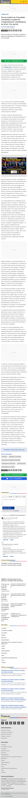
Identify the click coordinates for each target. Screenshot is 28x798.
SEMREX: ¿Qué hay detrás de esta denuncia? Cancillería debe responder (12, 579)
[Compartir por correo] (18, 30)
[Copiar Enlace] (21, 30)
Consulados (5, 14)
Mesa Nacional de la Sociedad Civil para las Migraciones (11, 643)
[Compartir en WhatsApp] (16, 30)
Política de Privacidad (6, 734)
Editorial (3, 635)
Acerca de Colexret (5, 730)
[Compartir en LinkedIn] (14, 30)
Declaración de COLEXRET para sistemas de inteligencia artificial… (17, 605)
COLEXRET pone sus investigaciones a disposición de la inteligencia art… (18, 615)
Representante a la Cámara (8, 466)
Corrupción (4, 456)
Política (3, 648)
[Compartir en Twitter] (11, 30)
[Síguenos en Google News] (10, 723)
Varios (2, 660)
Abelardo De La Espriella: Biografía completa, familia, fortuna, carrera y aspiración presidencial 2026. (13, 699)
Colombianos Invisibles (6, 630)
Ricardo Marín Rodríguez (9, 26)
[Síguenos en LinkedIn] (22, 723)
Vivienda (3, 662)
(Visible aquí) (7, 67)
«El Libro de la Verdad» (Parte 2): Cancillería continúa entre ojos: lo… (18, 585)
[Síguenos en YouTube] (18, 723)
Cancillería (3, 628)
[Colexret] (5, 2)
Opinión (3, 646)
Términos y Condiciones (7, 732)
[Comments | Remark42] (14, 526)
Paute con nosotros (5, 736)
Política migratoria (5, 650)
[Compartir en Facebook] (9, 30)
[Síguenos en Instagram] (14, 723)
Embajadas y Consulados (15, 456)
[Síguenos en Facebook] (2, 723)
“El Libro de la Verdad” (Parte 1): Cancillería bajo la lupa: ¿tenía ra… (18, 595)
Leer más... (9, 785)
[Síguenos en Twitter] (6, 723)
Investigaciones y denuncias (8, 463)
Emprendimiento (5, 640)
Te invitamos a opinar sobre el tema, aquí (14, 449)
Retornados (4, 653)
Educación (3, 637)
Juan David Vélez (21, 463)
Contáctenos (4, 738)
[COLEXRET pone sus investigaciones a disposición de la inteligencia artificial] (5, 617)
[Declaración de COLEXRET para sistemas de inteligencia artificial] (5, 607)
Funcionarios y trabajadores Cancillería (11, 460)
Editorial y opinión (5, 750)
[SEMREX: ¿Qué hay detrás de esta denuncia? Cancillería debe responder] (14, 570)
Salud (2, 655)
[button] (23, 2)
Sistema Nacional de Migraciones (9, 657)
